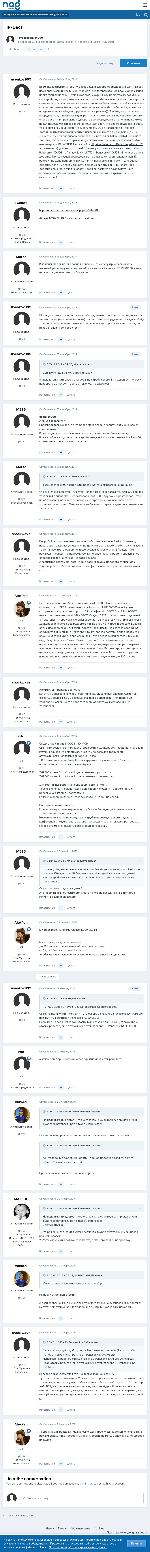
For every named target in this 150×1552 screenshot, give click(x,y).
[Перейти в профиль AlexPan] (22, 609)
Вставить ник (47, 188)
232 (23, 441)
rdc (21, 736)
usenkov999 (34, 37)
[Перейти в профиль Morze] (22, 270)
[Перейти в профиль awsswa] (22, 215)
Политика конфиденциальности (127, 1532)
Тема (61, 1528)
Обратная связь (80, 1528)
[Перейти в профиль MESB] (22, 422)
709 (23, 1134)
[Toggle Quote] (44, 364)
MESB (21, 409)
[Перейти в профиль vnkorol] (22, 1115)
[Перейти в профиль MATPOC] (22, 1212)
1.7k (22, 627)
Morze (21, 257)
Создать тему (104, 63)
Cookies (99, 1528)
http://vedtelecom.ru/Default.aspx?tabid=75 (117, 144)
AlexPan (21, 596)
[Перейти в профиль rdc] (22, 749)
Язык (49, 1528)
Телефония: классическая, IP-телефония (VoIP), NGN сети (77, 41)
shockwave (21, 534)
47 (23, 565)
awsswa (21, 203)
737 (23, 1230)
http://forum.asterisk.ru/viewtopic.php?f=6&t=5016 (69, 210)
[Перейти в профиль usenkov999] (10, 40)
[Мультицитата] (60, 188)
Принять (136, 1543)
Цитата (71, 188)
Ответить (133, 63)
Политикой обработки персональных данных (78, 1547)
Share (15, 48)
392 (23, 288)
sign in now (86, 1483)
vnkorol (21, 1102)
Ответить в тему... (38, 1498)
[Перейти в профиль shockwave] (22, 547)
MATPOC (21, 1199)
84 (23, 234)
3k (23, 768)
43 (23, 111)
